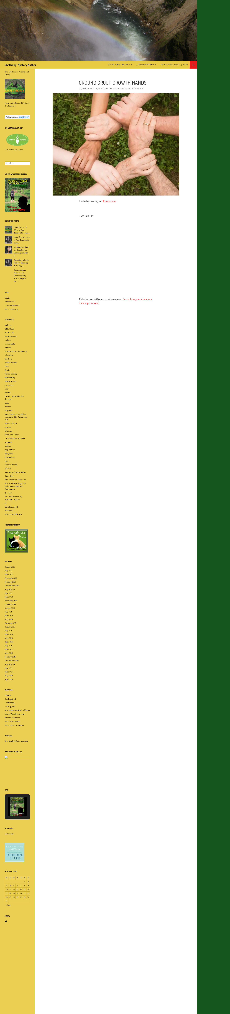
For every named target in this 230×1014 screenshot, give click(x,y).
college (8, 340)
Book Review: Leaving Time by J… (21, 253)
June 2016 (9, 634)
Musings (8, 431)
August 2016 (10, 627)
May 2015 (9, 653)
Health (7, 393)
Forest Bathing (11, 374)
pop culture (10, 450)
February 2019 (11, 601)
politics (8, 446)
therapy (8, 493)
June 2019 (9, 597)
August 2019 (10, 589)
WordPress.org (11, 309)
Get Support (10, 706)
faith (7, 366)
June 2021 (9, 574)
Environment (11, 363)
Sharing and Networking (15, 472)
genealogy (9, 385)
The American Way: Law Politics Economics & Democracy (15, 486)
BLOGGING (9, 333)
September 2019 (12, 586)
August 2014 (10, 664)
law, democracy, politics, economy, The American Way (16, 417)
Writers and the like (13, 514)
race (7, 461)
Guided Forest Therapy (118, 65)
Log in (7, 298)
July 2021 (8, 571)
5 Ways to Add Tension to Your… (21, 230)
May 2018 (9, 619)
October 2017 (10, 623)
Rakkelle (17, 237)
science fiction (11, 465)
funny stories (10, 381)
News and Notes (12, 435)
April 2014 (9, 679)
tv (5, 503)
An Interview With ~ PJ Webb (174, 65)
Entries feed (10, 302)
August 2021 (10, 567)
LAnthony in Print (145, 65)
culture (8, 348)
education (9, 355)
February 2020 (11, 578)
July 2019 (8, 593)
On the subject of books (15, 438)
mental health (11, 423)
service (8, 468)
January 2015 (10, 657)
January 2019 (10, 604)
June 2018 (9, 616)
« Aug (7, 905)
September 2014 (12, 660)
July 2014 (8, 668)
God (6, 389)
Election (8, 359)
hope (7, 403)
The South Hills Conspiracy (16, 741)
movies (8, 427)
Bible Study (9, 329)
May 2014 (9, 675)
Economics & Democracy (16, 351)
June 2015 (9, 649)
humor (8, 407)
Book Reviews (10, 336)
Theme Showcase (12, 718)
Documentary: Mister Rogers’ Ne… (20, 279)
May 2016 (9, 638)
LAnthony (18, 227)
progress (9, 453)
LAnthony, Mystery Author (20, 65)
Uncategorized (11, 507)
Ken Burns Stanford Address (17, 710)
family (7, 370)
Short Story (9, 476)
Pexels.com (109, 201)
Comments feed (12, 305)
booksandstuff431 (21, 247)
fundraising (10, 378)
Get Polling (9, 703)
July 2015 (8, 646)
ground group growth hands (127, 88)
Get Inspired (10, 699)
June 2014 (9, 672)
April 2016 (9, 642)
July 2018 (8, 612)
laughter (8, 410)
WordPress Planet (12, 721)
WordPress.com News (14, 725)
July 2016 (8, 631)
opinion (8, 442)
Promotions (10, 457)
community (10, 344)
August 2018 (10, 608)
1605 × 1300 (102, 88)
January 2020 (10, 582)
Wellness (8, 511)
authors (8, 325)
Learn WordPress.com (14, 714)
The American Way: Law (15, 480)
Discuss (8, 695)
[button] (14, 801)
